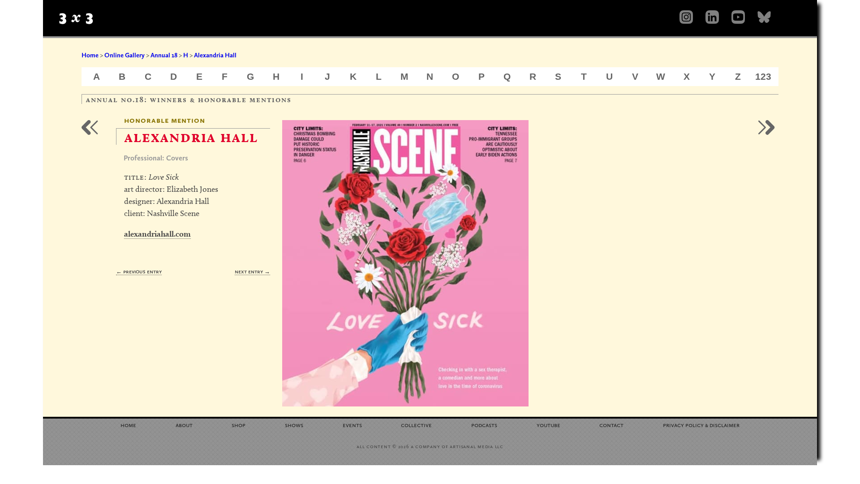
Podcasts (484, 424)
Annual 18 (163, 55)
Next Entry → (252, 271)
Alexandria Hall (215, 55)
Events (352, 424)
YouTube (548, 424)
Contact (611, 424)
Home (90, 55)
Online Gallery (124, 55)
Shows (294, 424)
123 (763, 76)
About (184, 424)
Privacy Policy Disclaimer (701, 424)
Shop (238, 424)
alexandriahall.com (157, 233)
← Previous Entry (139, 271)
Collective (416, 424)
